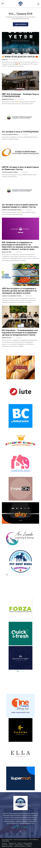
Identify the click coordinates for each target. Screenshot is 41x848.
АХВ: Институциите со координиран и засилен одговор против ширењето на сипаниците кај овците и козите (19, 290)
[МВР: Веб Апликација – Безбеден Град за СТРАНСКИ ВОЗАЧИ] (20, 80)
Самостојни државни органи (11, 209)
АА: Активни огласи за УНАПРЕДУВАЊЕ (20, 132)
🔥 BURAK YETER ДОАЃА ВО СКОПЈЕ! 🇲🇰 (20, 57)
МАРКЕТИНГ (24, 827)
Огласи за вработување (10, 134)
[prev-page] (3, 350)
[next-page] (6, 350)
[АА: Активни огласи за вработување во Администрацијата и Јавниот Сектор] (20, 191)
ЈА (9, 59)
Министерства (6, 252)
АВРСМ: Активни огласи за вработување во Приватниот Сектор (20, 168)
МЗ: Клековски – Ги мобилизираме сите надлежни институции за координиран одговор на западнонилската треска (20, 332)
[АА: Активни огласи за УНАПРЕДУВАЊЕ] (20, 118)
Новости (5, 59)
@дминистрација (8, 99)
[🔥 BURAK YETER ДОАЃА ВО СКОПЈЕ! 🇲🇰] (20, 43)
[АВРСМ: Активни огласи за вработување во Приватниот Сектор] (20, 153)
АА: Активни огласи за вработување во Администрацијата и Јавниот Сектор (20, 206)
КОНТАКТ (16, 827)
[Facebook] (20, 831)
